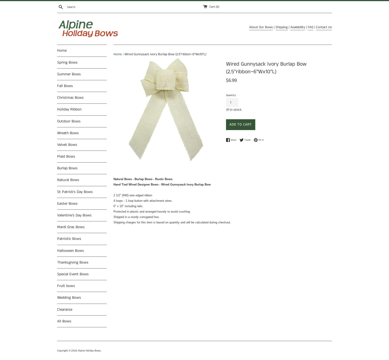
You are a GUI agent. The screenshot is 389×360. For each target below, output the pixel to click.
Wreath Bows (68, 133)
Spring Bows (67, 62)
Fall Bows (65, 86)
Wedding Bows (69, 297)
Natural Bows (68, 180)
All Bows (64, 321)
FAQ (310, 27)
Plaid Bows (66, 156)
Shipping (282, 27)
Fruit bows (66, 286)
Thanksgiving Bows (72, 262)
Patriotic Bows (69, 238)
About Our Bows (261, 27)
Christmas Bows (70, 97)
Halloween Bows (70, 250)
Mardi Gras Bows (71, 227)
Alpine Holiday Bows (89, 351)
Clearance (64, 309)
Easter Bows (67, 203)
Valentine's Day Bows (74, 215)
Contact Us (324, 27)
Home (62, 50)
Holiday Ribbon (69, 109)
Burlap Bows (67, 168)
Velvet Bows (67, 144)
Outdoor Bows (69, 121)
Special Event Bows (73, 274)
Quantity (231, 95)
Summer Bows (69, 74)
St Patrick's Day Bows (75, 192)
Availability (297, 27)
